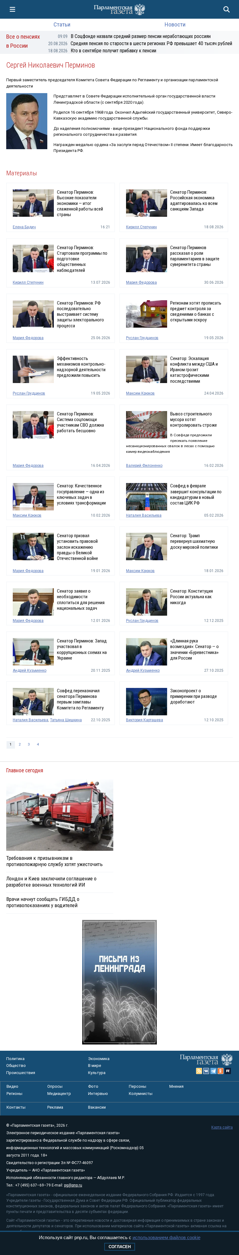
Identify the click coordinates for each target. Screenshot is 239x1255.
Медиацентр (59, 1093)
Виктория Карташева (144, 720)
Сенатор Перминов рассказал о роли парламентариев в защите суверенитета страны (194, 256)
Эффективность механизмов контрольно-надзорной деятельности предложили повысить (81, 367)
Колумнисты (140, 1093)
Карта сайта (222, 1127)
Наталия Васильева (144, 515)
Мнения (176, 1086)
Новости (175, 24)
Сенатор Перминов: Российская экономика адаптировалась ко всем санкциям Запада (194, 200)
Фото (93, 1086)
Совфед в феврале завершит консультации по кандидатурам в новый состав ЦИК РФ (196, 494)
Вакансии (97, 1107)
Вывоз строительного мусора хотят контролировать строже (193, 419)
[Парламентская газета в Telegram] (213, 1071)
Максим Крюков (140, 393)
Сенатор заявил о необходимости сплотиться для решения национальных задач (81, 599)
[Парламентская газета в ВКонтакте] (206, 1071)
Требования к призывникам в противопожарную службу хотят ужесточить (54, 861)
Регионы (14, 1093)
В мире (94, 1065)
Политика (15, 1058)
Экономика (99, 1058)
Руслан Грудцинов (142, 338)
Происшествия (20, 1072)
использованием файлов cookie (166, 1237)
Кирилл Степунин (141, 227)
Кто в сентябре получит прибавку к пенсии (102, 51)
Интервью (98, 1093)
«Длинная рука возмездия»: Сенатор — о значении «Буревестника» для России (194, 649)
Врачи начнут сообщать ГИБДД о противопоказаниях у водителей (42, 902)
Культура (96, 1072)
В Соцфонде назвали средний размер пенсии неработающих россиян (134, 36)
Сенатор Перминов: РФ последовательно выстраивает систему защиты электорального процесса (80, 314)
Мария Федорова (141, 282)
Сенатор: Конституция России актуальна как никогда (191, 596)
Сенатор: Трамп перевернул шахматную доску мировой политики (194, 541)
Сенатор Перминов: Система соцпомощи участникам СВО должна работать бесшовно (80, 422)
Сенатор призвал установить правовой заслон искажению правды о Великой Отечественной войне (77, 547)
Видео (12, 1086)
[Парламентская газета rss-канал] (199, 1071)
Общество (16, 1065)
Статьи (62, 24)
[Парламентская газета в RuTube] (228, 1071)
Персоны (137, 1086)
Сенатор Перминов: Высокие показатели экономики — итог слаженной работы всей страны (80, 203)
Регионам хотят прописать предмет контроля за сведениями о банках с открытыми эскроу (195, 311)
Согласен (120, 1246)
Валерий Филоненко (144, 465)
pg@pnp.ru (73, 1185)
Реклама (55, 1107)
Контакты (16, 1107)
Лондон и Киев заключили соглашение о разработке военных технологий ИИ (51, 881)
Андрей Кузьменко (29, 670)
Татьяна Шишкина (66, 720)
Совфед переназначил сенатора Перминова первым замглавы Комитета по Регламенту (80, 699)
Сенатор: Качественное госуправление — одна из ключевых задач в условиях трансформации (81, 494)
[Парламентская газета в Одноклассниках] (221, 1071)
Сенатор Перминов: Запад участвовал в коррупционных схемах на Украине (82, 649)
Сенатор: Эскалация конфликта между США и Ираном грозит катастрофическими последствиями (194, 370)
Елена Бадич (24, 227)
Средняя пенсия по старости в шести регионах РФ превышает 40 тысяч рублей (140, 43)
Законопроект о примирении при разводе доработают (193, 696)
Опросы (55, 1086)
